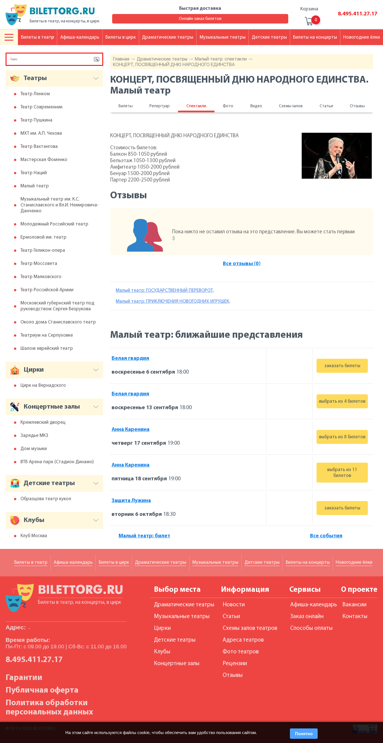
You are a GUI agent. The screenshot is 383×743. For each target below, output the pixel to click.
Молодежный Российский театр (54, 224)
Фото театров (241, 652)
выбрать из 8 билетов (342, 437)
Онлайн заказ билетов (200, 19)
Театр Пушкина (36, 120)
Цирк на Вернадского (43, 385)
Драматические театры (162, 59)
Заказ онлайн (307, 616)
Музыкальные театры (223, 37)
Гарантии (24, 678)
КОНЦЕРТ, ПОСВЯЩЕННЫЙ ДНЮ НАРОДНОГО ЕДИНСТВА (174, 64)
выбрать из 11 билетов (342, 472)
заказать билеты (342, 366)
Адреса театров (243, 640)
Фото (228, 106)
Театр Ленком (35, 94)
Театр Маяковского (40, 276)
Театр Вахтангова (39, 146)
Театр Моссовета (38, 263)
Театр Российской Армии (46, 290)
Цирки (162, 628)
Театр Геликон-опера (42, 250)
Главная (121, 59)
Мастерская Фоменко (43, 159)
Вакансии (354, 605)
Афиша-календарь (79, 37)
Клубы (162, 652)
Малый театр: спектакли (221, 59)
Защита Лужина (131, 501)
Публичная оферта (42, 690)
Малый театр (34, 186)
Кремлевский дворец (42, 422)
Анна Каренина (130, 429)
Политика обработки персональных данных (49, 707)
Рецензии (235, 664)
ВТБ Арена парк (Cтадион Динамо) (57, 462)
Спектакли (196, 106)
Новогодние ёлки (361, 37)
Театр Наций (33, 173)
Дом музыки (33, 448)
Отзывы (357, 106)
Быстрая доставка (200, 8)
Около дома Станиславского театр (58, 322)
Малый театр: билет (144, 536)
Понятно (304, 733)
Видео (256, 106)
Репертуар (159, 106)
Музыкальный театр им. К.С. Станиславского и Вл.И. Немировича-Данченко (59, 205)
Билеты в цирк (120, 37)
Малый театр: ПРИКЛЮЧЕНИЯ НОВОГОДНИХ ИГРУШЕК (172, 301)
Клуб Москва (33, 536)
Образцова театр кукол (45, 499)
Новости (234, 605)
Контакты (355, 616)
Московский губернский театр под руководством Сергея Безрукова (57, 306)
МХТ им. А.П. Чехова (41, 133)
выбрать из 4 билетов (342, 401)
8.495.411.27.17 (357, 14)
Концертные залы (177, 664)
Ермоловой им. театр (43, 237)
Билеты (126, 106)
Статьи (326, 106)
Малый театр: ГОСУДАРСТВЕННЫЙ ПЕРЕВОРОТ (164, 290)
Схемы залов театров (250, 628)
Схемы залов (291, 106)
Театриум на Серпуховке (46, 335)
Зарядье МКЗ (34, 435)
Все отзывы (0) (241, 264)
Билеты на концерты (315, 37)
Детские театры (269, 37)
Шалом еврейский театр (46, 348)
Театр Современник (41, 107)
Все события (326, 536)
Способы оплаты (311, 628)
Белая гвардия (130, 358)
